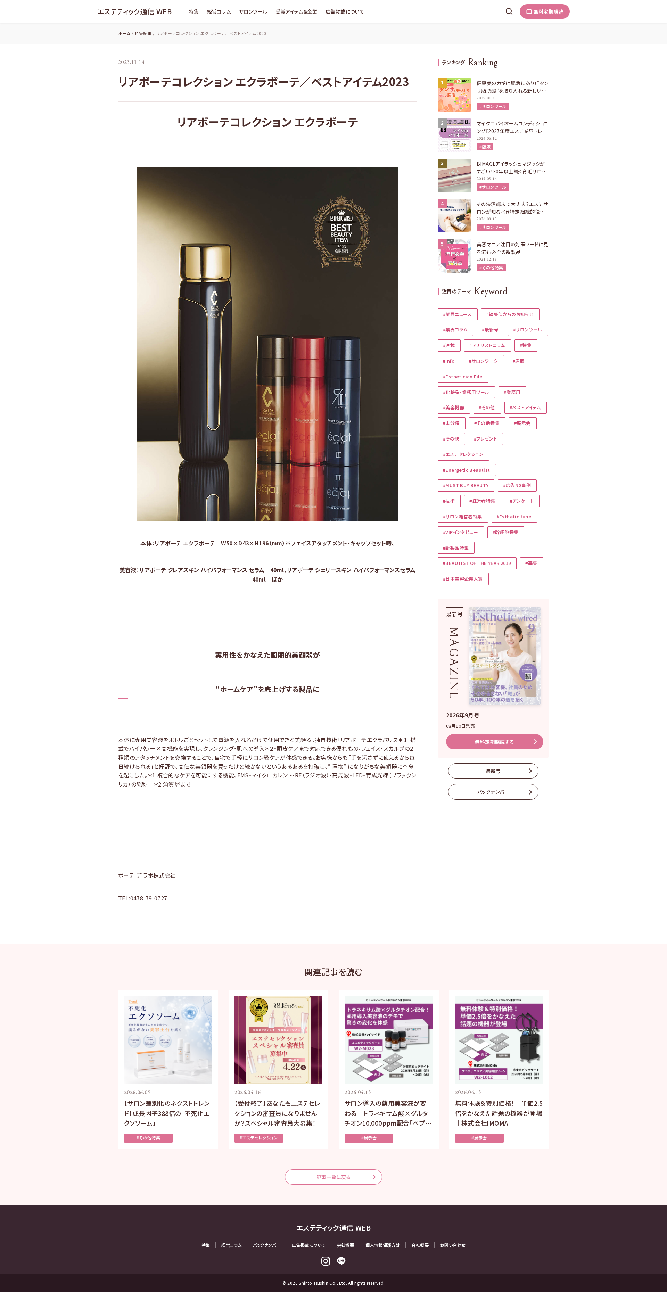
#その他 (487, 407)
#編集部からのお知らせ (510, 314)
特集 (194, 11)
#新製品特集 (456, 547)
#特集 (526, 345)
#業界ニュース (457, 314)
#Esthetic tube (514, 516)
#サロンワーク (483, 360)
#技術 (449, 500)
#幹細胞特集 (505, 532)
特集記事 (143, 33)
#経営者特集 (482, 500)
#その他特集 (491, 267)
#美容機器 (453, 407)
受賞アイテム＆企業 (296, 11)
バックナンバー (493, 791)
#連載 (449, 345)
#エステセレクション (463, 454)
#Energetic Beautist (466, 470)
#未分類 (451, 423)
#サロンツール (493, 106)
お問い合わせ (453, 1245)
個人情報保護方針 (382, 1245)
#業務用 (512, 392)
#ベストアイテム (525, 407)
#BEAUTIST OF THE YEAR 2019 (477, 563)
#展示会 (522, 423)
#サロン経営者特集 (462, 516)
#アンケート (522, 500)
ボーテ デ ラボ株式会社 (147, 875)
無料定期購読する (494, 741)
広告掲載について (345, 11)
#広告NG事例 (517, 485)
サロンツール (253, 11)
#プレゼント (485, 438)
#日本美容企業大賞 (463, 578)
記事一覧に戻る (333, 1177)
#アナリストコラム (487, 345)
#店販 (485, 146)
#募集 (531, 563)
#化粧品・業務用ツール (466, 392)
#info (448, 360)
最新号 (493, 770)
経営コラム (219, 11)
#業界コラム (455, 329)
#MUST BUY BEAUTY (465, 485)
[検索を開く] (509, 11)
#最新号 (490, 329)
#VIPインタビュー (460, 532)
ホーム (124, 33)
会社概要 (345, 1245)
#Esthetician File (463, 376)
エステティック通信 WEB (134, 11)
